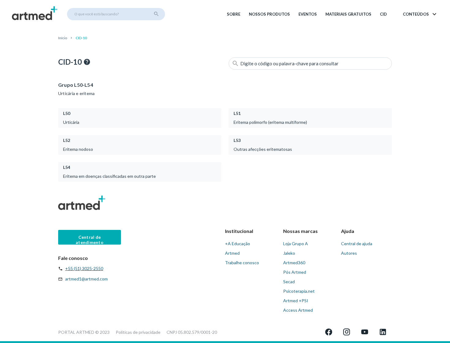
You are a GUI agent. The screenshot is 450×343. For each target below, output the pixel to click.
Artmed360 (294, 262)
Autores (349, 253)
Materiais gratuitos (348, 14)
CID (383, 14)
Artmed (232, 253)
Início (62, 38)
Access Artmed (298, 310)
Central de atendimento (89, 239)
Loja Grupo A (295, 243)
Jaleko (289, 253)
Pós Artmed (294, 272)
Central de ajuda (356, 243)
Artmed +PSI (295, 300)
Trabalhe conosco (242, 262)
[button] (420, 14)
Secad (289, 281)
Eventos (307, 14)
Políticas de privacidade (138, 332)
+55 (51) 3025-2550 (84, 268)
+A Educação (237, 243)
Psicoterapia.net (299, 291)
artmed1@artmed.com (86, 278)
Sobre (233, 14)
